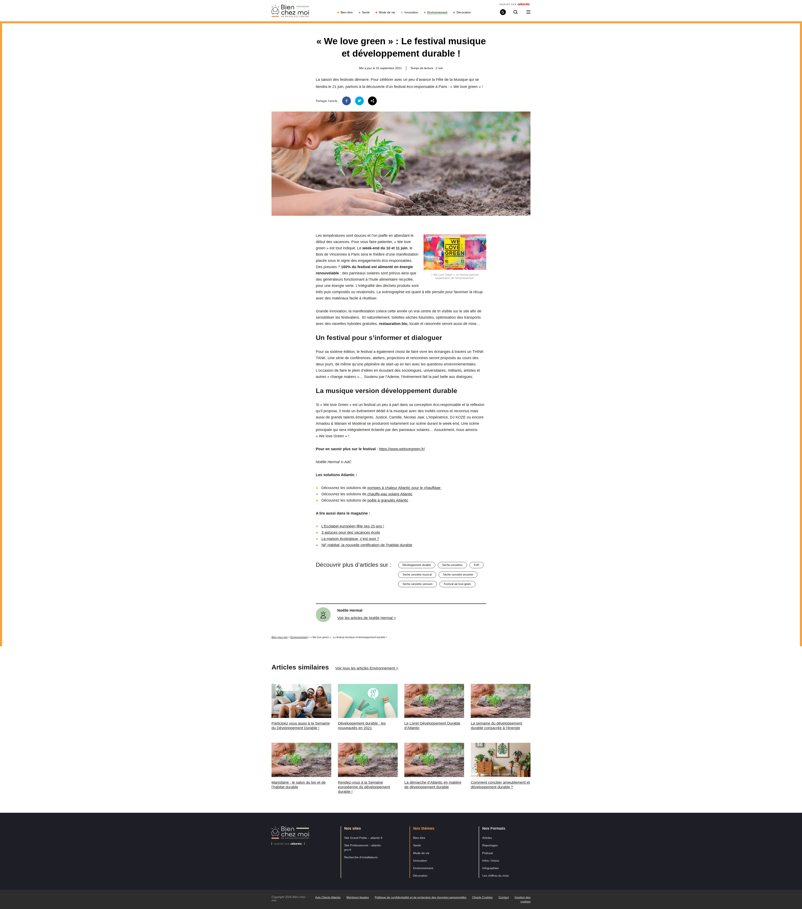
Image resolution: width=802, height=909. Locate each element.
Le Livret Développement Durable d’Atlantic (432, 725)
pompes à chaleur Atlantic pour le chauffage (404, 488)
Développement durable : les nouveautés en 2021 (362, 725)
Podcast (487, 853)
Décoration (420, 875)
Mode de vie (421, 853)
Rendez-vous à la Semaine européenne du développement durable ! (364, 787)
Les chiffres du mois (495, 875)
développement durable (416, 565)
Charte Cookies (482, 897)
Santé (417, 845)
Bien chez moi (280, 637)
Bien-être (419, 837)
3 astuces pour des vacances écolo (350, 532)
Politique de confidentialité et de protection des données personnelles (420, 897)
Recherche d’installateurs (361, 857)
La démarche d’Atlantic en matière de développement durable (432, 784)
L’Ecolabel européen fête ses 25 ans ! (352, 526)
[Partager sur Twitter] (359, 100)
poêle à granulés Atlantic (387, 500)
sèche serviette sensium (417, 584)
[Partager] (372, 100)
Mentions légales (357, 897)
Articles (487, 837)
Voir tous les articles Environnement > (366, 668)
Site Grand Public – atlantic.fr (363, 837)
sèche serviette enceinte (458, 574)
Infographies (490, 868)
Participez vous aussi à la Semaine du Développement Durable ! (301, 725)
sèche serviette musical (417, 574)
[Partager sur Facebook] (346, 100)
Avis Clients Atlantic (328, 897)
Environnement (299, 637)
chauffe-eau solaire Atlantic (389, 494)
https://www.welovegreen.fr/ (402, 449)
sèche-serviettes (452, 565)
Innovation (420, 860)
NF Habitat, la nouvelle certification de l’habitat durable (366, 545)
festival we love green (457, 584)
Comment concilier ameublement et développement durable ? (500, 784)
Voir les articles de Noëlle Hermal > (366, 618)
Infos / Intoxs (490, 860)
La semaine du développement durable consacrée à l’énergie (496, 725)
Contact (504, 897)
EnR (476, 565)
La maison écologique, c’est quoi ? (350, 539)
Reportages (490, 845)
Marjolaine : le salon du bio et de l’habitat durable (299, 784)
